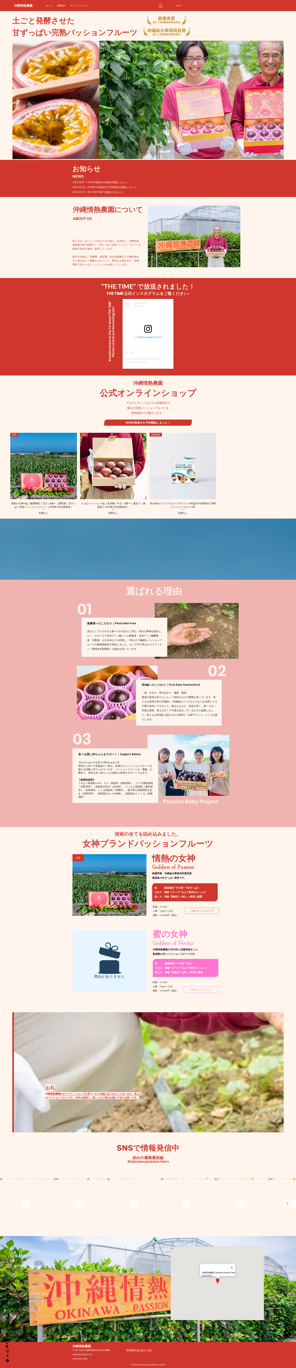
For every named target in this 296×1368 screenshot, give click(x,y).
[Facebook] (7, 1356)
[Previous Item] (17, 99)
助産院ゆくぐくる (135, 793)
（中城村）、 (118, 793)
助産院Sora (104, 793)
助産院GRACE (103, 786)
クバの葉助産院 (144, 783)
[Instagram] (7, 1351)
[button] (160, 5)
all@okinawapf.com (82, 1354)
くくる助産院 (105, 790)
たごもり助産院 (134, 786)
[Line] (7, 1361)
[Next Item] (278, 99)
